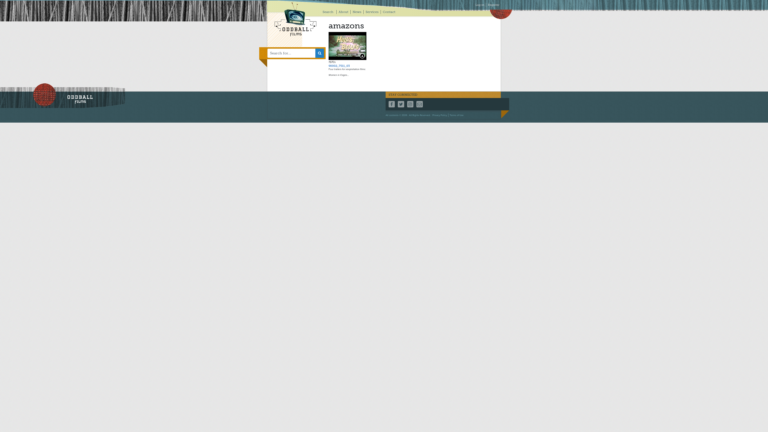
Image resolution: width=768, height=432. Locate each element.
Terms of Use (457, 115)
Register (493, 5)
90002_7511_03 (339, 66)
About (343, 12)
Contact (389, 12)
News (357, 12)
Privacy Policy (439, 115)
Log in (479, 5)
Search (328, 12)
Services (372, 12)
